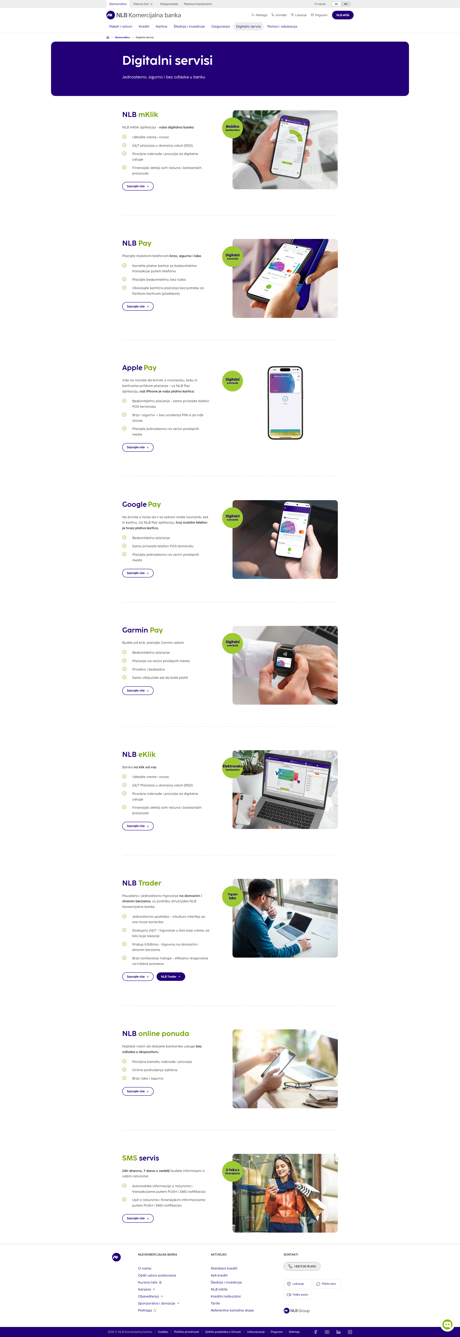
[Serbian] (107, 37)
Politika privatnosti (186, 1332)
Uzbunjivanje (256, 1332)
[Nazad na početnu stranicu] (143, 15)
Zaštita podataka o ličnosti (223, 1332)
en (345, 4)
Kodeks (163, 1332)
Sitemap (294, 1332)
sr (336, 4)
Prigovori (277, 1332)
